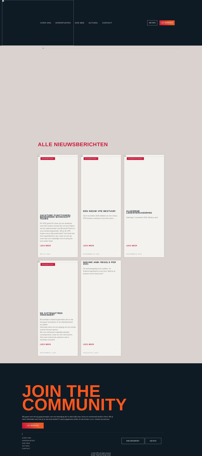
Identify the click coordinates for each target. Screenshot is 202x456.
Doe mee (79, 23)
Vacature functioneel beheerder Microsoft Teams (55, 217)
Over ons (45, 23)
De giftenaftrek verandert (51, 314)
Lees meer (45, 246)
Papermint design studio (103, 455)
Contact (107, 23)
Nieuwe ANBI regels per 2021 (99, 263)
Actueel (93, 23)
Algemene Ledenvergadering (139, 212)
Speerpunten (63, 23)
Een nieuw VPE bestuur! (99, 211)
